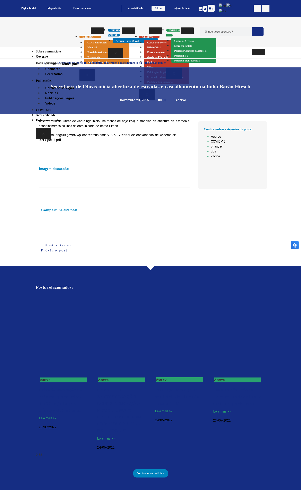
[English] (222, 5)
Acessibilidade (45, 115)
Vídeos (50, 103)
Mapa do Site (54, 8)
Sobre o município (48, 51)
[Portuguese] (229, 5)
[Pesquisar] (258, 31)
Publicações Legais (60, 98)
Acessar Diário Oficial (127, 41)
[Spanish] (222, 10)
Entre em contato (82, 8)
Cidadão (147, 37)
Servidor (88, 37)
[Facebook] (257, 8)
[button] (41, 219)
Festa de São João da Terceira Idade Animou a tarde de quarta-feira (237, 396)
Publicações (44, 80)
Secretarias (54, 74)
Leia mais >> (47, 418)
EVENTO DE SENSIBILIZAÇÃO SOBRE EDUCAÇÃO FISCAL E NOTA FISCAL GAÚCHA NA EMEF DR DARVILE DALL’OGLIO (119, 410)
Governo (42, 56)
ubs (213, 151)
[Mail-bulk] (265, 8)
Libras (158, 8)
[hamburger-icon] (97, 30)
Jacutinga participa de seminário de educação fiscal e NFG (177, 396)
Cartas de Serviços (97, 42)
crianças (217, 146)
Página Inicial (28, 8)
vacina (215, 156)
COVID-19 (43, 110)
